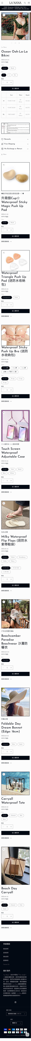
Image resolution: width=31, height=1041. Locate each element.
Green (4, 68)
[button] (2, 3)
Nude (4, 222)
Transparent (6, 297)
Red (21, 815)
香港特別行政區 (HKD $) (14, 1013)
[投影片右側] (19, 43)
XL (15, 75)
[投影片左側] (12, 43)
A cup (5, 378)
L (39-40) (6, 572)
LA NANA (12, 1035)
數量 (2, 78)
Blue (4, 473)
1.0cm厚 (14, 368)
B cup (12, 378)
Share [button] (4, 154)
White (12, 473)
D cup (4, 382)
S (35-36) (6, 568)
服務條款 (5, 960)
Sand (20, 744)
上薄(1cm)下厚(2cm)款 (10, 371)
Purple (5, 469)
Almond (5, 744)
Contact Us (6, 964)
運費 (7, 62)
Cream (5, 557)
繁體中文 (14, 1023)
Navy (12, 561)
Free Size (5, 660)
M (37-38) (16, 568)
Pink (12, 469)
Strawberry (22, 557)
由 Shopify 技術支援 (20, 1035)
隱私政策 (5, 956)
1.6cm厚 (23, 368)
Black (12, 68)
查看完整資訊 (5, 241)
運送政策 (5, 949)
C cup (20, 378)
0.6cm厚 (5, 368)
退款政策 (5, 952)
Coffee (5, 561)
